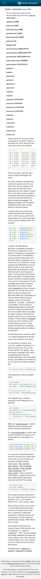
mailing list (4, 574)
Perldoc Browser (29, 3)
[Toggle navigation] (4, 3)
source (24, 9)
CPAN (29, 9)
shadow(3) (32, 318)
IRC (10, 574)
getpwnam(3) (18, 288)
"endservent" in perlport (24, 551)
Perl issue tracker (33, 572)
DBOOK (28, 561)
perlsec (25, 200)
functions (8, 9)
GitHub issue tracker (12, 563)
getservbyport (17, 9)
